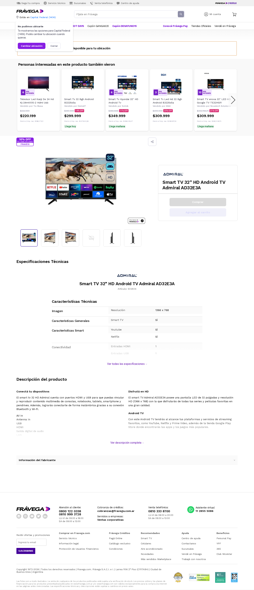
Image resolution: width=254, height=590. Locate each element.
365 (219, 548)
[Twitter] (38, 516)
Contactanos (189, 543)
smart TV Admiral (143, 397)
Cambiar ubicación (31, 45)
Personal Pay (224, 538)
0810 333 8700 (159, 511)
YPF (219, 543)
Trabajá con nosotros (194, 559)
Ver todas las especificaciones (126, 364)
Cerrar (54, 45)
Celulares (146, 543)
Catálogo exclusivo (119, 543)
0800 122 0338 (70, 511)
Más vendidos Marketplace (156, 559)
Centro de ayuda (191, 538)
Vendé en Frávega (192, 554)
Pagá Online (115, 538)
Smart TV (146, 538)
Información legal (69, 543)
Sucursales (188, 548)
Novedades (147, 554)
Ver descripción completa (125, 442)
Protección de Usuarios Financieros (79, 548)
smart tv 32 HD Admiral (34, 397)
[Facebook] (18, 516)
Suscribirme (25, 551)
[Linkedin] (45, 516)
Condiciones (116, 548)
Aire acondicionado (151, 548)
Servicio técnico (68, 538)
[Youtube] (32, 516)
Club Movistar (224, 554)
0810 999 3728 (70, 514)
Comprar (197, 202)
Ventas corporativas (110, 520)
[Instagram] (25, 516)
